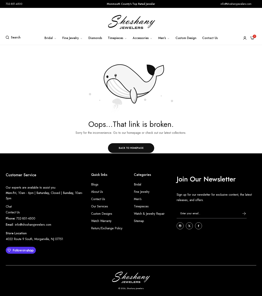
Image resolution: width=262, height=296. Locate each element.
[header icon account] (244, 38)
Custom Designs (101, 213)
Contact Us (13, 212)
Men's (138, 199)
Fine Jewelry (141, 192)
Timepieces (141, 206)
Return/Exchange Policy (106, 228)
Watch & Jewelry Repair (149, 213)
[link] (50, 38)
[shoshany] (131, 22)
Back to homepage (131, 148)
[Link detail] (180, 225)
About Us (97, 192)
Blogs (94, 184)
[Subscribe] (240, 213)
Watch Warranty (101, 221)
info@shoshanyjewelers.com (33, 224)
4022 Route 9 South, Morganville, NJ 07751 (34, 239)
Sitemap (139, 221)
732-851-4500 (25, 218)
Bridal (137, 184)
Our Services (99, 206)
